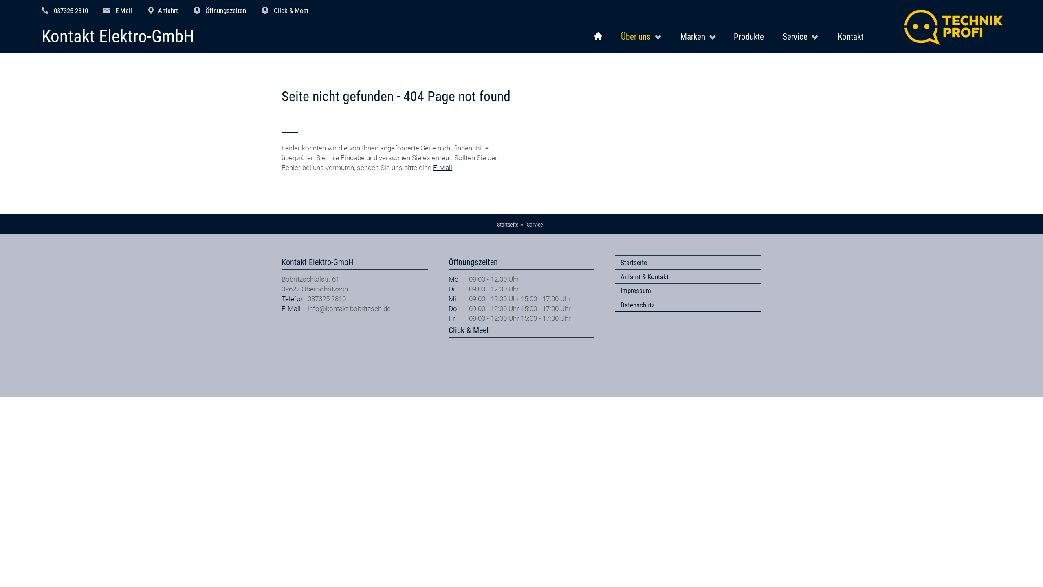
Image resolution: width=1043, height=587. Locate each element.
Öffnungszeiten (225, 11)
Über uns (636, 36)
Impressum (636, 291)
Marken (692, 36)
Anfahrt (168, 11)
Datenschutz (637, 305)
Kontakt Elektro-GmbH (118, 37)
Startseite (634, 262)
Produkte (749, 36)
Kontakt (850, 36)
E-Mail (123, 11)
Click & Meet (291, 11)
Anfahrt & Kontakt (645, 277)
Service (795, 36)
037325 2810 (71, 11)
